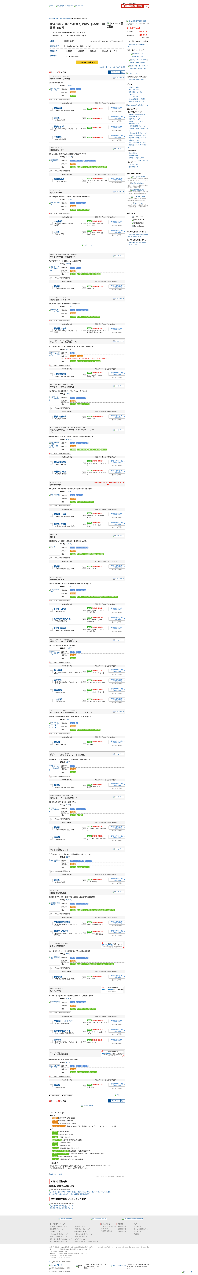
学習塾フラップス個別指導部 (62, 387)
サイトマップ (138, 1231)
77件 (67, 719)
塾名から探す (133, 94)
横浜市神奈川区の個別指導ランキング (62, 1208)
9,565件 (69, 900)
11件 (67, 762)
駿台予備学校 (55, 485)
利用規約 (136, 1234)
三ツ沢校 (58, 680)
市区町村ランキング (80, 1239)
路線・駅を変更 (106, 41)
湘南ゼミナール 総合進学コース (63, 641)
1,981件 (69, 491)
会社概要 (51, 1268)
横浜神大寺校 (60, 328)
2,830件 (69, 306)
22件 (67, 857)
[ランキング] (90, 13)
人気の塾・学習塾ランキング (137, 114)
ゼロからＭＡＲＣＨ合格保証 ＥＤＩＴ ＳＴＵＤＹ (72, 712)
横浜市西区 (52, 1192)
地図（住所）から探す (135, 92)
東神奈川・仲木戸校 (63, 1021)
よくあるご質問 (133, 164)
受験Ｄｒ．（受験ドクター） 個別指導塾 (67, 755)
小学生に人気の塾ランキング (137, 133)
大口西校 (58, 699)
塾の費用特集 (133, 153)
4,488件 (69, 439)
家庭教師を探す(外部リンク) (137, 101)
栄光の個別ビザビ (57, 579)
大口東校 (58, 690)
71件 (67, 394)
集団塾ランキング (134, 119)
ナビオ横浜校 (60, 374)
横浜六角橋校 (60, 416)
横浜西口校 (59, 126)
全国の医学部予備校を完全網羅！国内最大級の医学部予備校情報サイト (138, 192)
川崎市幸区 (74, 1194)
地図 (84, 109)
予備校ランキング (134, 123)
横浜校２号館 (60, 524)
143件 (68, 264)
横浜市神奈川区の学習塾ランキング (61, 1206)
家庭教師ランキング (135, 140)
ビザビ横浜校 (60, 628)
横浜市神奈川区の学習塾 (136, 79)
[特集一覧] (124, 13)
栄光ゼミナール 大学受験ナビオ (63, 342)
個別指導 (81, 51)
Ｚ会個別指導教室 (57, 946)
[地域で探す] (57, 13)
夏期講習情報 (122, 1229)
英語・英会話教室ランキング (137, 142)
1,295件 (69, 199)
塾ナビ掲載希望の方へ (141, 1229)
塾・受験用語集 (133, 155)
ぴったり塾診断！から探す (137, 99)
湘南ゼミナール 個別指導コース (63, 798)
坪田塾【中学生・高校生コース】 (63, 257)
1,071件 (69, 586)
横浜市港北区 (71, 1192)
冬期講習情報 (122, 1231)
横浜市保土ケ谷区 (84, 1192)
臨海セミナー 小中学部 (60, 79)
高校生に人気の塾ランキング (137, 138)
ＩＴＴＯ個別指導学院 (59, 1054)
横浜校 (57, 286)
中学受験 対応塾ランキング (137, 126)
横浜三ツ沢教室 (61, 931)
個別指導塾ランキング (135, 116)
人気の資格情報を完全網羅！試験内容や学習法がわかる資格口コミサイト (138, 206)
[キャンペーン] (140, 13)
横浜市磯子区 (53, 1194)
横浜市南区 (96, 1192)
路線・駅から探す (134, 89)
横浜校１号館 (60, 514)
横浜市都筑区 (84, 1194)
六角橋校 (58, 137)
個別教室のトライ (57, 150)
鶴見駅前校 (59, 179)
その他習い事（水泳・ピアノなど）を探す (112, 67)
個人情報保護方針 (60, 1268)
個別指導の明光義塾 (58, 893)
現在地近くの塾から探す (136, 158)
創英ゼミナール (56, 192)
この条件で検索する (87, 62)
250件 (68, 805)
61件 (67, 954)
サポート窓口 (138, 1226)
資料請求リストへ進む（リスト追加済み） (117, 107)
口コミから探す (133, 96)
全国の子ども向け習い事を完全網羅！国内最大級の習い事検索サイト (138, 199)
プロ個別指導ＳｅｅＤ (59, 850)
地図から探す (118, 41)
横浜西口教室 (60, 462)
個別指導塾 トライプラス (61, 300)
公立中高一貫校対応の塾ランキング (61, 1239)
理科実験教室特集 (106, 1231)
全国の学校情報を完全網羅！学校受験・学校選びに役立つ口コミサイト (138, 179)
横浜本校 (58, 108)
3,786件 (69, 85)
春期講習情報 (122, 1226)
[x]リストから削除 (117, 111)
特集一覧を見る (143, 160)
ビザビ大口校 (60, 609)
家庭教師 (93, 51)
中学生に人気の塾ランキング (137, 135)
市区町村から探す (134, 87)
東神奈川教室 (60, 471)
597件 (68, 349)
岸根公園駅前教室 (62, 922)
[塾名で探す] (73, 13)
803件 (68, 998)
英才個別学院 (55, 991)
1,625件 (69, 648)
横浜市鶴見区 (106, 1192)
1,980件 (69, 544)
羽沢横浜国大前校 (62, 1031)
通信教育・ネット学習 (109, 51)
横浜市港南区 (63, 1194)
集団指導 (69, 51)
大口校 (57, 118)
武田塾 (52, 537)
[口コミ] (107, 13)
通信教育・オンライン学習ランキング (86, 1241)
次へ (122, 72)
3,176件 (69, 1062)
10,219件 (69, 157)
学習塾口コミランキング (136, 121)
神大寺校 (58, 670)
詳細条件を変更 (75, 56)
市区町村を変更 (94, 41)
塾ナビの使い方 (133, 167)
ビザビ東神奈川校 (62, 618)
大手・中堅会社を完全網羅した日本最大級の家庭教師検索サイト (138, 186)
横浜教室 (58, 976)
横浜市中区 (61, 1192)
